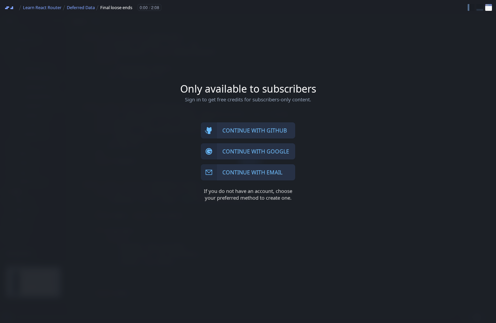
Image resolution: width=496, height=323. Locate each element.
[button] (471, 7)
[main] (248, 161)
